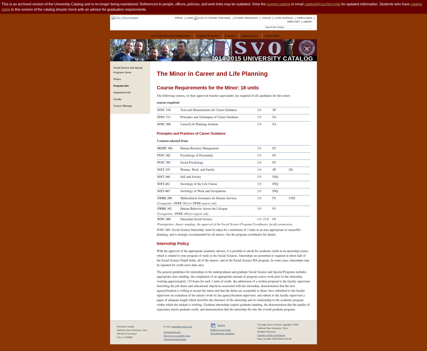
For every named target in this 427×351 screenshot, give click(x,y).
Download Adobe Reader (175, 339)
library (307, 22)
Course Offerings (122, 106)
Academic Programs (208, 36)
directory (293, 22)
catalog (266, 18)
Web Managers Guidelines (222, 334)
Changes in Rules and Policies (271, 335)
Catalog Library (250, 36)
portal (179, 18)
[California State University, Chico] (124, 17)
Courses (230, 36)
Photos (117, 79)
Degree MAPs (272, 36)
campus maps (304, 18)
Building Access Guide (220, 330)
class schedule (283, 18)
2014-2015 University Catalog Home (170, 36)
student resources (246, 18)
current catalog (278, 4)
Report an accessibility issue (177, 336)
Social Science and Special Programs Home (127, 70)
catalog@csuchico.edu (322, 4)
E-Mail (190, 18)
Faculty (117, 99)
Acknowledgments (172, 332)
